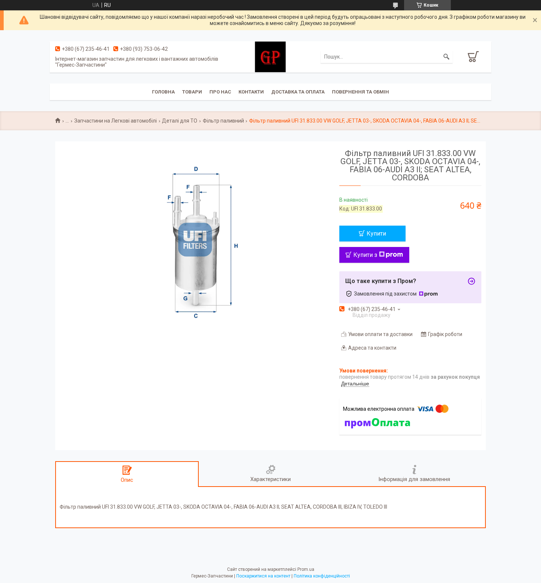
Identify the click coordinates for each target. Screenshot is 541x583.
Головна (163, 92)
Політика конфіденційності (322, 576)
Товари (192, 92)
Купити (376, 233)
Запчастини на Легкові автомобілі (115, 121)
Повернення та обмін (360, 92)
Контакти (251, 92)
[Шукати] (446, 57)
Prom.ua (305, 569)
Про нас (220, 92)
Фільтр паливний (223, 121)
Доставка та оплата (298, 92)
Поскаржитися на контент (263, 576)
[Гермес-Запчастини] (270, 56)
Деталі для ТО (179, 121)
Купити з (365, 254)
